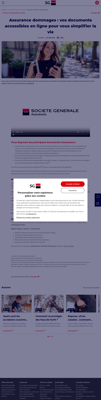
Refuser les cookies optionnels (28, 217)
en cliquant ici (31, 214)
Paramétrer (73, 190)
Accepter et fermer (73, 184)
